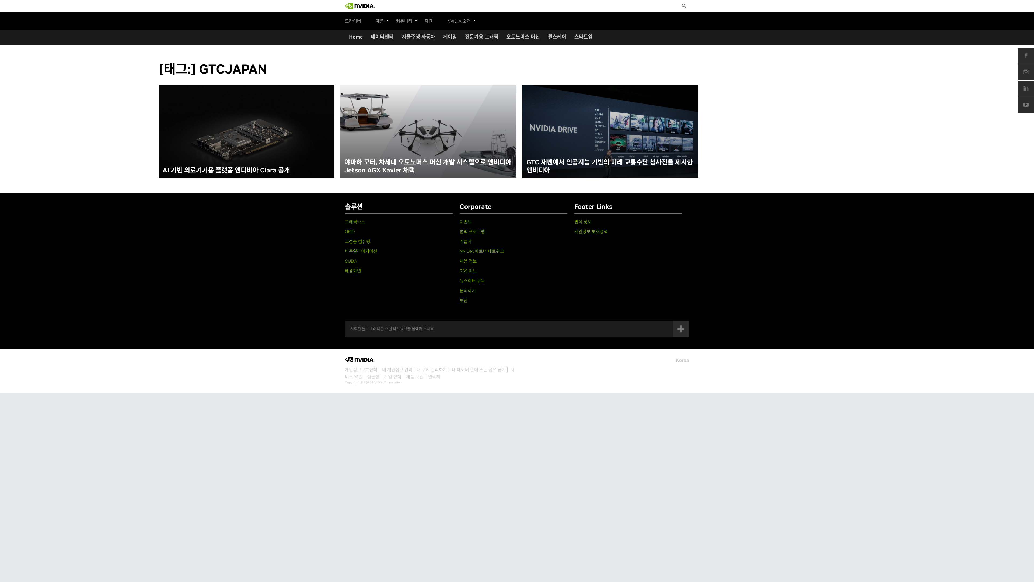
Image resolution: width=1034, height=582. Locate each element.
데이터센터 (382, 37)
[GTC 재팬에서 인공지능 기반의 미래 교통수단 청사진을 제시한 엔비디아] (610, 131)
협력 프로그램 (472, 231)
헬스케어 (557, 37)
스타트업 (583, 37)
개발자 (466, 241)
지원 (428, 21)
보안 (464, 300)
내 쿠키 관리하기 (432, 369)
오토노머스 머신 (523, 37)
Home (356, 37)
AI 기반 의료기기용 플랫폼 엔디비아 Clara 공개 (226, 170)
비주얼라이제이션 (361, 251)
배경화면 (353, 270)
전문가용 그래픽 (481, 37)
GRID (350, 231)
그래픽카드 (355, 221)
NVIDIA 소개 (459, 21)
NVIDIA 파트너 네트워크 (482, 251)
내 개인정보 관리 (397, 369)
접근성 (373, 376)
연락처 (434, 376)
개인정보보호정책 (361, 369)
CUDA (351, 261)
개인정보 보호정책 (591, 231)
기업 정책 (392, 376)
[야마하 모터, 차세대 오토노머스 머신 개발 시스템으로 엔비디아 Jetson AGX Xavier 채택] (428, 131)
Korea (682, 360)
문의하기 (468, 290)
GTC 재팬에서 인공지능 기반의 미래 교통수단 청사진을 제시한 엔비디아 (609, 166)
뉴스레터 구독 (472, 280)
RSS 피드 (468, 270)
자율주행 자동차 (418, 37)
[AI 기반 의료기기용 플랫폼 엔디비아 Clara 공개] (246, 131)
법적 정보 (583, 221)
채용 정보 (468, 261)
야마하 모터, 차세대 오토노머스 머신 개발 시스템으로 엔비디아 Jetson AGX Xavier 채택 (427, 166)
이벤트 (466, 221)
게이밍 (450, 37)
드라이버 (353, 21)
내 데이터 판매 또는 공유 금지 (479, 369)
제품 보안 (414, 376)
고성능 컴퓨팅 (357, 241)
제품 (380, 21)
